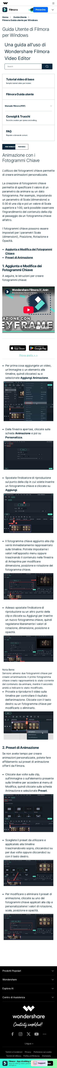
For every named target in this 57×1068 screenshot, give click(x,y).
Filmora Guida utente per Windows (20, 20)
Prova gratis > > (28, 355)
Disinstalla (46, 1056)
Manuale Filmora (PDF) (15, 106)
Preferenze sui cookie (43, 1052)
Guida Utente (20, 17)
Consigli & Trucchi (18, 116)
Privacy (28, 1052)
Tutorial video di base (20, 79)
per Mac (22, 147)
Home (5, 17)
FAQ (8, 131)
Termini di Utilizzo (13, 1056)
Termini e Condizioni (13, 1052)
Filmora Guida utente (20, 94)
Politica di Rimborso (31, 1056)
